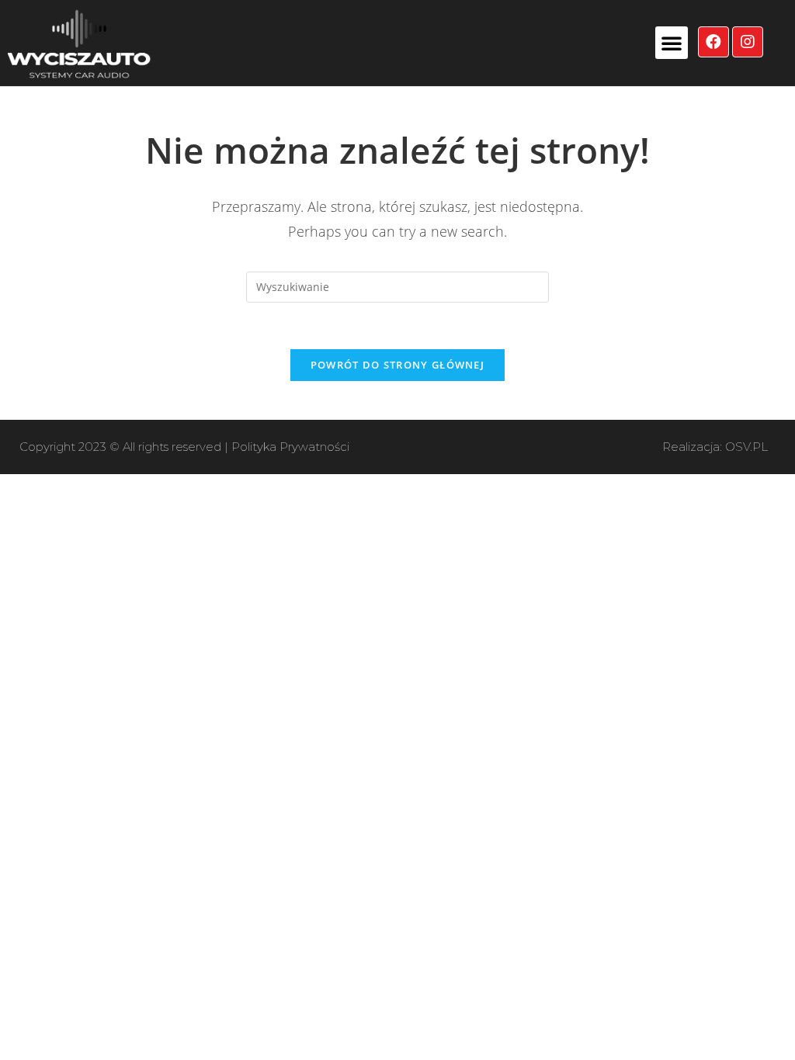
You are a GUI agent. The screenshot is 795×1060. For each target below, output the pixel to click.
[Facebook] (713, 41)
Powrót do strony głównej (397, 365)
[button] (671, 42)
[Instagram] (747, 41)
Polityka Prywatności (290, 446)
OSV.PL (746, 446)
